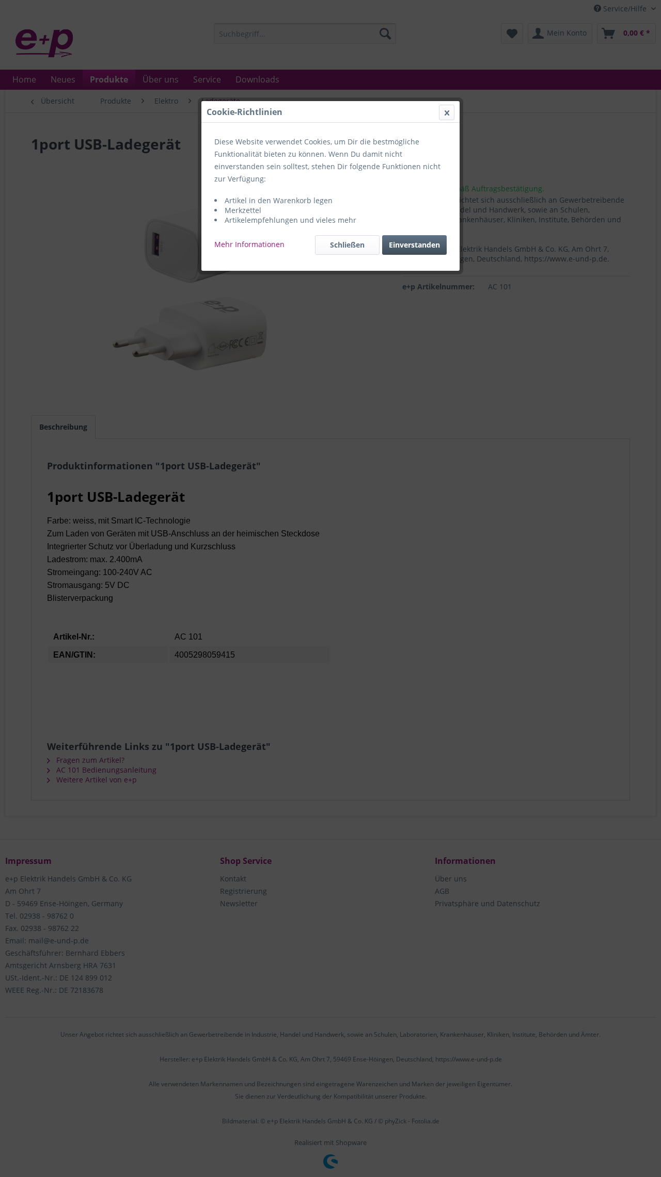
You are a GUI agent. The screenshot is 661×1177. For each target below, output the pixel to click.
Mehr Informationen (249, 244)
